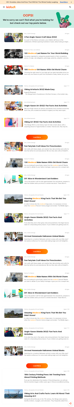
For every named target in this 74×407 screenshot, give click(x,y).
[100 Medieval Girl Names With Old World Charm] (13, 70)
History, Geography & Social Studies (34, 86)
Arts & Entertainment (29, 102)
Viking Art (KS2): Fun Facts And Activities (42, 122)
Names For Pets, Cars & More (32, 49)
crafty (28, 149)
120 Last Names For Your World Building (46, 53)
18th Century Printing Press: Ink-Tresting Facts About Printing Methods (44, 375)
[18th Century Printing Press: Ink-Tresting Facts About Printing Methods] (13, 375)
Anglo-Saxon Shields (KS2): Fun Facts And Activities (43, 218)
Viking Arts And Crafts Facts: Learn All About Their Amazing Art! (47, 394)
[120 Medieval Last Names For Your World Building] (13, 53)
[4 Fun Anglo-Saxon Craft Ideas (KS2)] (13, 37)
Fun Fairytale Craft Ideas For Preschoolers (42, 146)
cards (36, 183)
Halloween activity (44, 239)
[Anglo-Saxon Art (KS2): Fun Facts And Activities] (13, 106)
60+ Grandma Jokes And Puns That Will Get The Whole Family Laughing (32, 2)
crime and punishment (51, 223)
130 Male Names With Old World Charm (46, 162)
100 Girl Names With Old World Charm (45, 69)
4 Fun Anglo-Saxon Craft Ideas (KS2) (40, 37)
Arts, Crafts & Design (29, 33)
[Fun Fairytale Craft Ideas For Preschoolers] (13, 146)
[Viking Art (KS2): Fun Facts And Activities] (13, 122)
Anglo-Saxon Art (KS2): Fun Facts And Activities (45, 106)
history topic (43, 125)
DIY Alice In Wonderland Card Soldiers (41, 178)
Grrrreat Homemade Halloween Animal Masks (44, 236)
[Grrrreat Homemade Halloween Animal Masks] (13, 236)
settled (44, 110)
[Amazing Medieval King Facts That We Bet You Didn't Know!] (13, 198)
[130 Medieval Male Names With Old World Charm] (13, 162)
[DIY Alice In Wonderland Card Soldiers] (13, 179)
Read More (64, 2)
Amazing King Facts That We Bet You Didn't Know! (45, 199)
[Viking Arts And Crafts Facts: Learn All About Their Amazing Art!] (13, 393)
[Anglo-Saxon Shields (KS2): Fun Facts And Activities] (13, 217)
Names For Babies (29, 66)
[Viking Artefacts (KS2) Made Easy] (13, 89)
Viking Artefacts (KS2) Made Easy (39, 89)
